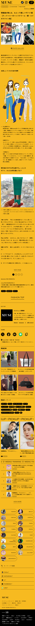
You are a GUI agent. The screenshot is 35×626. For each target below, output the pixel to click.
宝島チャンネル (5, 615)
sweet (28, 615)
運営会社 (14, 603)
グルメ (3, 291)
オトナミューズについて (8, 601)
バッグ (25, 404)
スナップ (4, 404)
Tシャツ (28, 407)
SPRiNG (30, 617)
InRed (12, 615)
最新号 (19, 603)
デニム (10, 404)
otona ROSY (23, 617)
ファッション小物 (6, 409)
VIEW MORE (17, 501)
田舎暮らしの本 (5, 621)
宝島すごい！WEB (15, 621)
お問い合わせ (30, 322)
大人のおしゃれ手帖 (20, 615)
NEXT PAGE (17, 270)
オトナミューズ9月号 (8, 412)
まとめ (15, 409)
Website (16, 322)
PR (1, 456)
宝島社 (16, 605)
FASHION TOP (17, 297)
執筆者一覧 (17, 601)
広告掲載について (6, 603)
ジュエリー (5, 407)
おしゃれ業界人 (20, 407)
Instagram (21, 322)
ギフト (15, 291)
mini (3, 617)
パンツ (28, 409)
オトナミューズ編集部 (29, 8)
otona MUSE (4, 619)
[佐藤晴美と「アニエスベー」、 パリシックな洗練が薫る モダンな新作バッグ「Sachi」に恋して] (10, 435)
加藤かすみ (21, 409)
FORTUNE (15, 482)
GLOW (11, 619)
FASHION (5, 6)
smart (23, 619)
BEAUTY (24, 456)
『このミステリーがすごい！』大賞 (10, 623)
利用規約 (24, 601)
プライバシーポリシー (7, 605)
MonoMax (17, 619)
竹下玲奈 (11, 407)
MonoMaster (29, 619)
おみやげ (9, 291)
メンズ (17, 412)
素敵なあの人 (9, 617)
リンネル (16, 617)
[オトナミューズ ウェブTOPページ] (18, 597)
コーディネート (17, 404)
